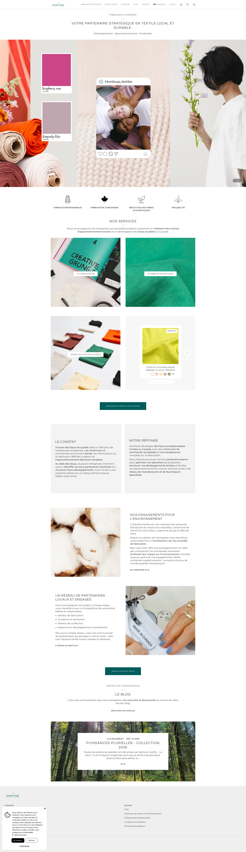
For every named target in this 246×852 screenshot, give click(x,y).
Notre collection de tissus (85, 354)
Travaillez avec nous (123, 671)
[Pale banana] (160, 374)
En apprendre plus (139, 570)
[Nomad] (169, 374)
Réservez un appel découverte (123, 406)
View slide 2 (238, 180)
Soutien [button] (128, 805)
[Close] (45, 808)
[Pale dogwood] (156, 374)
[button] (91, 4)
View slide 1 (235, 180)
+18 (172, 374)
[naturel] (148, 374)
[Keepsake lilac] (165, 374)
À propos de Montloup (66, 646)
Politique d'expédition (134, 826)
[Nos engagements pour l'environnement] (85, 542)
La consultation (86, 274)
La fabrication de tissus (160, 274)
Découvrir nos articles (123, 711)
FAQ (126, 809)
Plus (123, 764)
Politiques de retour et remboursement (143, 813)
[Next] (187, 353)
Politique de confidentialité (137, 818)
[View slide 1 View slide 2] (123, 113)
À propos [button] (9, 805)
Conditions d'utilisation (135, 822)
